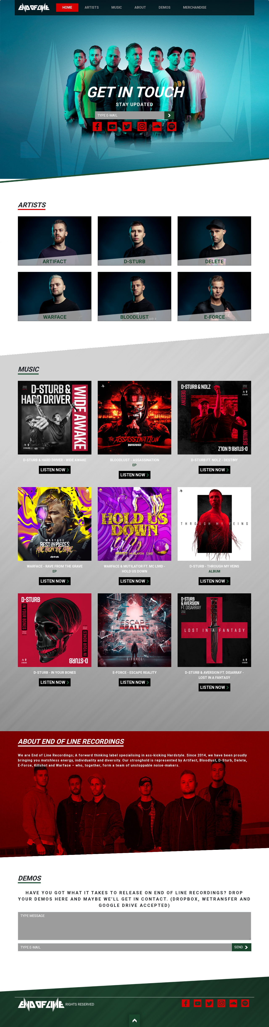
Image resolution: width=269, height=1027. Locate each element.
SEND (239, 947)
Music (116, 7)
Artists (92, 7)
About (140, 7)
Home (70, 7)
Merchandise (194, 7)
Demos (164, 7)
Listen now (53, 469)
